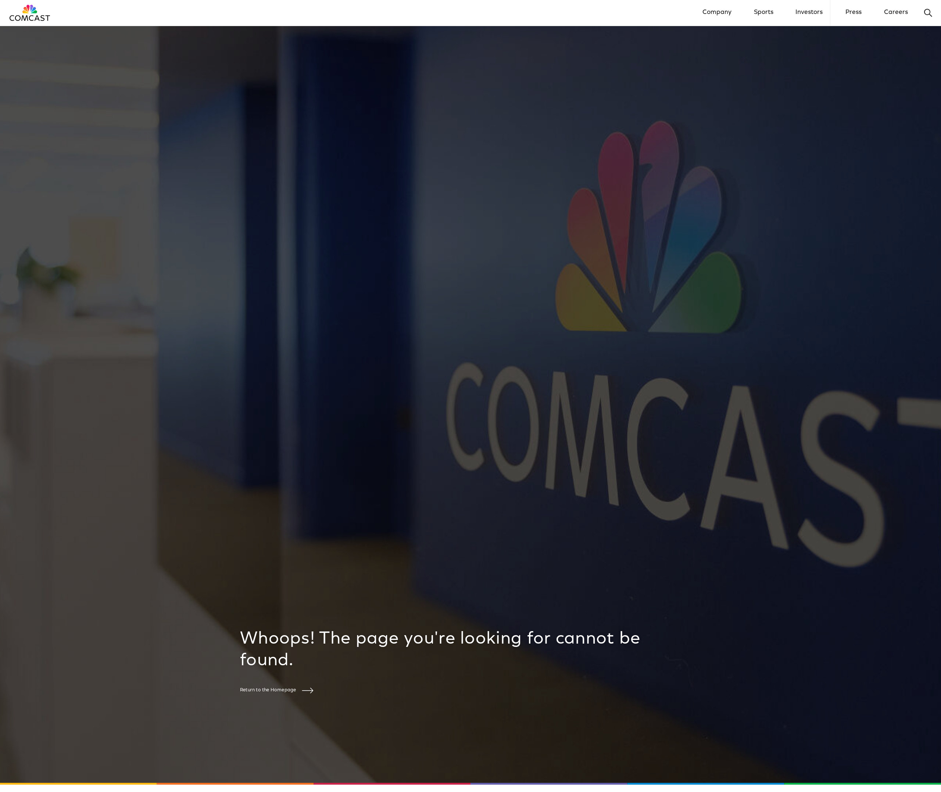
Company (716, 12)
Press (853, 12)
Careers (896, 12)
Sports (763, 12)
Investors (809, 12)
